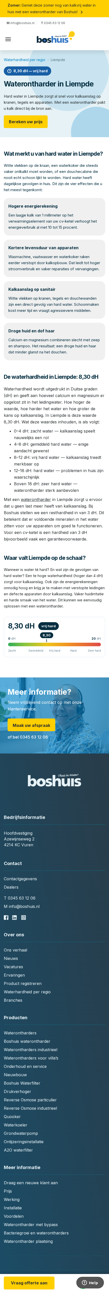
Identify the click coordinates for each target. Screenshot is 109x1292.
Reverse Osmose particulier (30, 1099)
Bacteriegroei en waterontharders (36, 1232)
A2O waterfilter (18, 1150)
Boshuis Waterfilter (22, 1083)
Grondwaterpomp (21, 1133)
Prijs (8, 1191)
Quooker (12, 1116)
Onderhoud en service (25, 1066)
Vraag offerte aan (29, 1282)
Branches (13, 1000)
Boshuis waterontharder (27, 1041)
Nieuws (11, 958)
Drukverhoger (17, 1091)
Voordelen (14, 1216)
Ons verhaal (15, 950)
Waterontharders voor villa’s (31, 1058)
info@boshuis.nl (21, 23)
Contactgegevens (20, 878)
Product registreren (23, 983)
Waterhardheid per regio (24, 60)
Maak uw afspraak (31, 725)
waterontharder (36, 499)
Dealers (11, 887)
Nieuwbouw (15, 1074)
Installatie (13, 1207)
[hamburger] (8, 39)
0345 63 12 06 (53, 23)
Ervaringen (14, 975)
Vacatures (13, 966)
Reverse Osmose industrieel (30, 1108)
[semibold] (55, 39)
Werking (12, 1199)
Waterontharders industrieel (30, 1049)
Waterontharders (20, 1032)
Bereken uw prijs (26, 121)
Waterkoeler (15, 1124)
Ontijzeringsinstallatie (24, 1141)
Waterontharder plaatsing (28, 1241)
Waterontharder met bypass (31, 1224)
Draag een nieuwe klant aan (31, 1182)
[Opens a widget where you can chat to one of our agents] (90, 1283)
